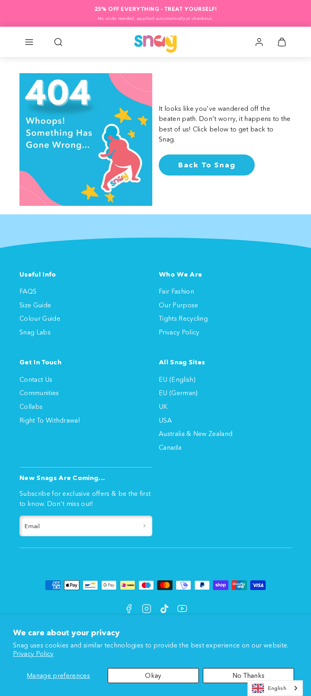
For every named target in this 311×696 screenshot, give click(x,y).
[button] (29, 42)
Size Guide (35, 305)
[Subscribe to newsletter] (144, 526)
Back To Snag (207, 165)
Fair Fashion (176, 291)
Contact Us (35, 379)
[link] (259, 42)
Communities (39, 393)
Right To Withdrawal (49, 420)
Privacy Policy (33, 653)
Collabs (31, 406)
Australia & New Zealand (195, 433)
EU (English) (177, 379)
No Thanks (248, 675)
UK (163, 406)
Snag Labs (35, 332)
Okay (153, 675)
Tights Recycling (183, 318)
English (277, 688)
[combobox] (275, 688)
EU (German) (178, 393)
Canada (170, 447)
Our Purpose (178, 305)
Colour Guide (39, 318)
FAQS (27, 291)
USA (165, 420)
